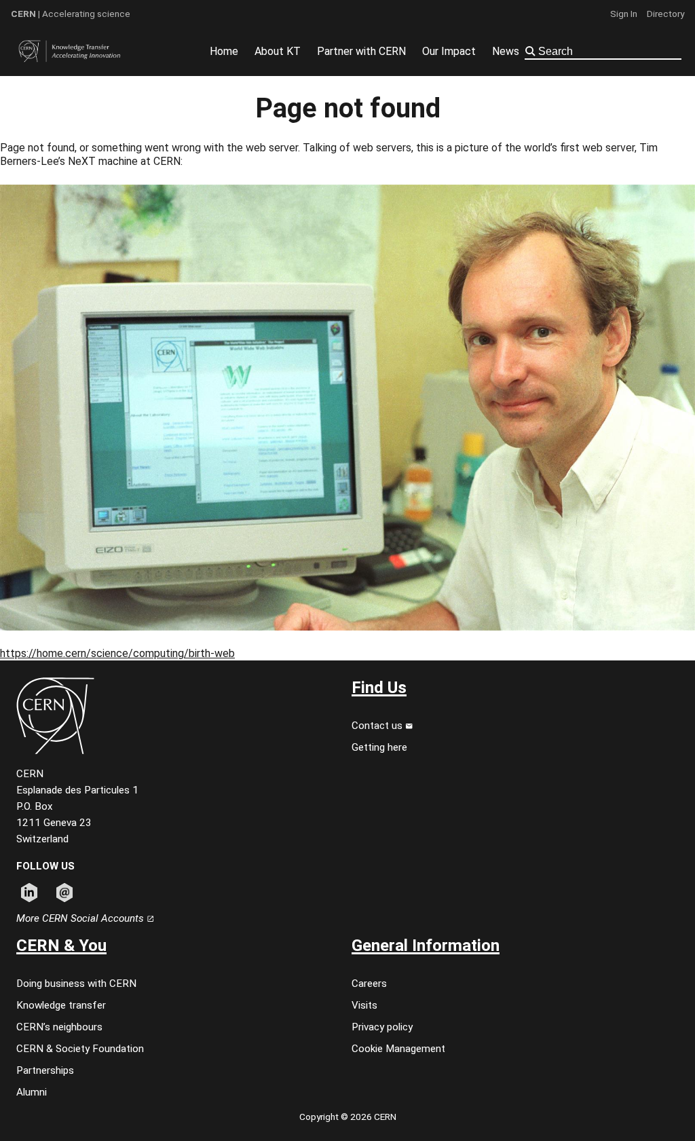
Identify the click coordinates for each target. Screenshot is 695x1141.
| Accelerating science (70, 13)
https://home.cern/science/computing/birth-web (117, 653)
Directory (665, 13)
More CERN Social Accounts (81, 918)
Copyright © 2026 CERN (347, 1116)
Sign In (623, 13)
